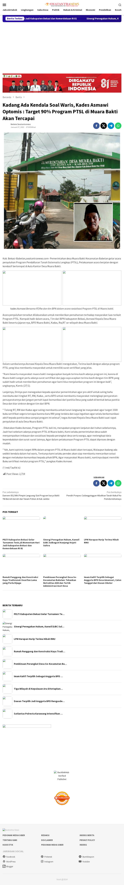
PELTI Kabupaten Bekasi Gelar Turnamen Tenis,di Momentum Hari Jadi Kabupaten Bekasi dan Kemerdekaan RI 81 (21, 544)
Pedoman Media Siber (14, 835)
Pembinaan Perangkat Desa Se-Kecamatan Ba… (40, 663)
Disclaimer (47, 840)
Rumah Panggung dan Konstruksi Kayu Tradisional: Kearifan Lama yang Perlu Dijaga (20, 580)
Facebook (10, 856)
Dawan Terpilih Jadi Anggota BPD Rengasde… (39, 701)
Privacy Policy (87, 840)
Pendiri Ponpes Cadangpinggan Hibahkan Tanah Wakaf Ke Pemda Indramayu (94, 495)
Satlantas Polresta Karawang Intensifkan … (38, 713)
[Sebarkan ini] (96, 126)
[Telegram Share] (111, 126)
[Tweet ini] (103, 126)
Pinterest (48, 856)
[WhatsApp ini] (118, 126)
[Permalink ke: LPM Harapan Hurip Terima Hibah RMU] (102, 526)
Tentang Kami (10, 840)
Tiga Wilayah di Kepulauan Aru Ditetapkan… (38, 688)
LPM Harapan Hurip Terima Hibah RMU (34, 639)
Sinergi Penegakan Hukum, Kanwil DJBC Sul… (39, 626)
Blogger (9, 866)
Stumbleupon (88, 856)
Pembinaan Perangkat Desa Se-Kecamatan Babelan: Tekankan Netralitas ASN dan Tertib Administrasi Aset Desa (60, 581)
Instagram (48, 861)
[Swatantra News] (62, 4)
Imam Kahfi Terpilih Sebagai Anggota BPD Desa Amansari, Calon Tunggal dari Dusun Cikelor (102, 580)
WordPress (11, 861)
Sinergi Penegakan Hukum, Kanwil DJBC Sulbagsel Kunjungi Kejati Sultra (61, 542)
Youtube (86, 861)
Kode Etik (8, 844)
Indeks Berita (87, 835)
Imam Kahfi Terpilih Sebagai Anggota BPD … (38, 676)
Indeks (83, 844)
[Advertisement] (62, 46)
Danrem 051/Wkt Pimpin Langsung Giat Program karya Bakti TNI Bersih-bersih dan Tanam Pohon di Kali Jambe (31, 495)
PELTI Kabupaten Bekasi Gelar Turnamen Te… (39, 614)
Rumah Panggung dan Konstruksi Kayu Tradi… (39, 651)
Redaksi (45, 835)
